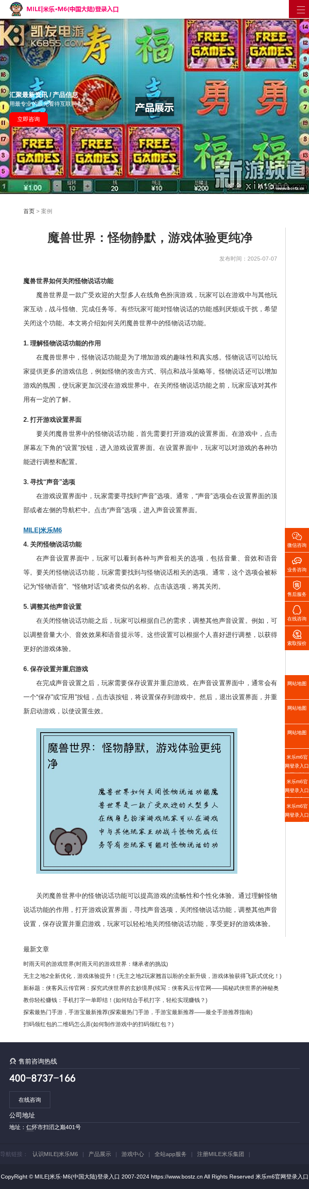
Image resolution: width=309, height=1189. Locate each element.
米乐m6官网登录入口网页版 (297, 763)
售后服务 (297, 588)
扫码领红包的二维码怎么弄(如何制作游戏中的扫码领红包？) (98, 1024)
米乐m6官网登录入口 (282, 1176)
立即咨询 (28, 119)
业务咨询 (297, 564)
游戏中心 (133, 1154)
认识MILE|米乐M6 (55, 1154)
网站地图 (297, 683)
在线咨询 (30, 1100)
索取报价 (297, 637)
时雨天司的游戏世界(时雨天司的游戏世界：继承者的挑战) (95, 964)
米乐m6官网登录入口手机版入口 (297, 788)
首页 (29, 211)
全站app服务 (170, 1154)
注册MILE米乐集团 (220, 1154)
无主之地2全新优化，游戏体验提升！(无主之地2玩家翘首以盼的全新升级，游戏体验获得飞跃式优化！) (152, 976)
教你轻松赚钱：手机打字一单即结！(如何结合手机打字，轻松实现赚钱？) (115, 1000)
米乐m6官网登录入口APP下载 (297, 812)
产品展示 (100, 1154)
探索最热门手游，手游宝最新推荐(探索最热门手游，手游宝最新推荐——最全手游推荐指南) (138, 1012)
